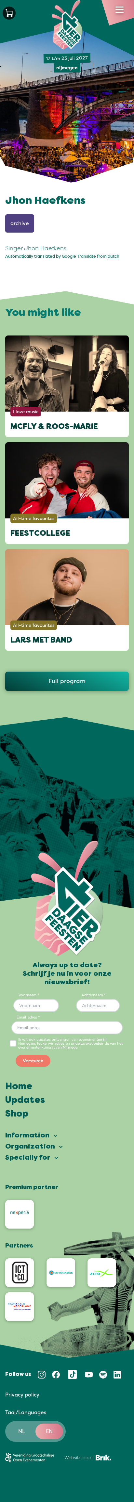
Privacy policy (22, 1395)
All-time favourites (33, 518)
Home (18, 1087)
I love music (25, 412)
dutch (113, 256)
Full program (67, 681)
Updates (25, 1100)
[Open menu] (119, 10)
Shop (16, 1114)
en (49, 1431)
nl (21, 1431)
